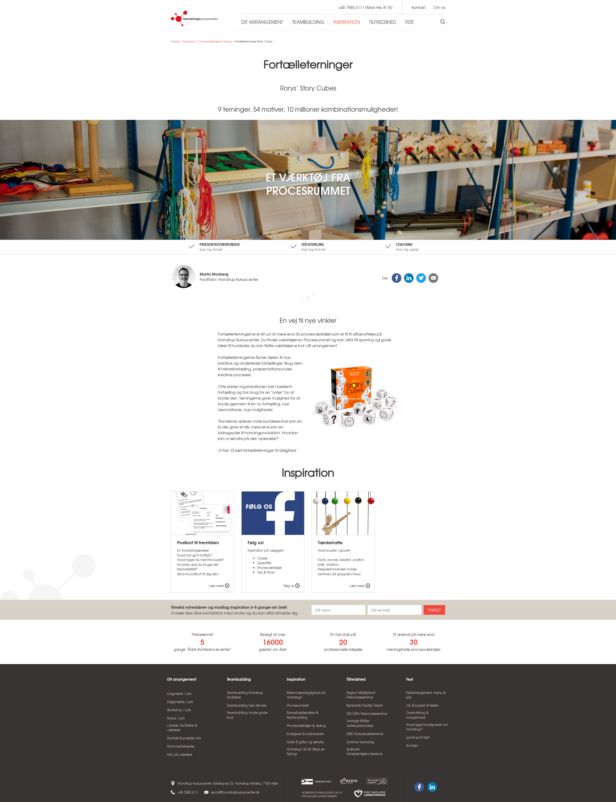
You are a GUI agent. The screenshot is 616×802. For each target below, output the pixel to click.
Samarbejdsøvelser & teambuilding (302, 715)
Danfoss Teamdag (360, 742)
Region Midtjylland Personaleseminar (360, 695)
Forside (175, 41)
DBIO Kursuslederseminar (364, 733)
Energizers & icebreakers (305, 733)
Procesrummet (297, 705)
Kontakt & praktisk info (184, 738)
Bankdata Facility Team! (364, 705)
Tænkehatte (330, 542)
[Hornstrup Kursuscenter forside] (202, 18)
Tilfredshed (356, 679)
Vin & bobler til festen (422, 705)
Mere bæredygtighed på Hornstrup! (306, 695)
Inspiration (189, 41)
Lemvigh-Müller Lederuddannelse (359, 723)
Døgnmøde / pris (180, 701)
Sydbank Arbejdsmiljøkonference (364, 751)
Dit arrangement (181, 679)
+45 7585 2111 (351, 7)
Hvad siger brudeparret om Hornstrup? (427, 727)
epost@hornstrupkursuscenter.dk (235, 792)
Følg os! (256, 542)
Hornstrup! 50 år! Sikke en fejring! (306, 751)
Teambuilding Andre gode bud (247, 715)
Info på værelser (179, 754)
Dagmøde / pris (179, 693)
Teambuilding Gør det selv (247, 705)
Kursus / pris (176, 718)
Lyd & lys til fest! (418, 737)
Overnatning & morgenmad (417, 715)
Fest (409, 679)
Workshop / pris (179, 710)
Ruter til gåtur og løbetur (305, 742)
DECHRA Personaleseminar (366, 713)
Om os (439, 7)
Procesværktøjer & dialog (215, 41)
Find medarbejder (180, 746)
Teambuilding (239, 679)
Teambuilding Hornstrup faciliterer (245, 695)
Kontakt (418, 7)
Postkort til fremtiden (198, 542)
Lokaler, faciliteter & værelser (182, 727)
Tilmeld (434, 610)
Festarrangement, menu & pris (426, 695)
